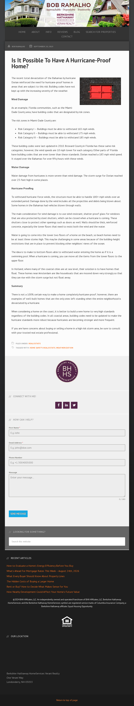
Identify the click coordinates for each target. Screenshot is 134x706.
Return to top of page (67, 700)
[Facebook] (58, 405)
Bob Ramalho (67, 13)
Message (13, 472)
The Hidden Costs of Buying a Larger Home (30, 581)
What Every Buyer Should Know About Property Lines (36, 576)
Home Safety (36, 347)
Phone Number (15, 457)
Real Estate (35, 343)
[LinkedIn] (66, 405)
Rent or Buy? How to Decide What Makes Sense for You (37, 586)
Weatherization (64, 347)
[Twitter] (74, 405)
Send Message (18, 513)
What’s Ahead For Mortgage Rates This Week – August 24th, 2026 (43, 571)
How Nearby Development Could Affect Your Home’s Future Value (43, 591)
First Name (14, 427)
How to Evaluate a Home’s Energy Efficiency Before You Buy (40, 565)
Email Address (16, 442)
